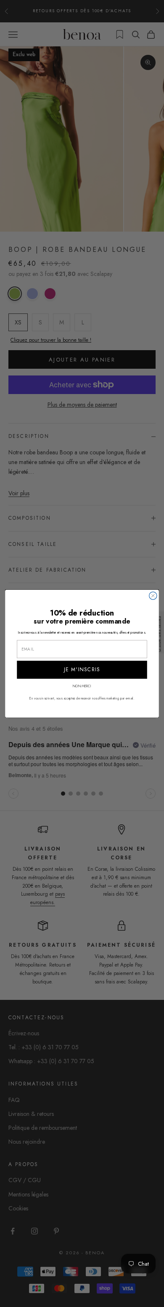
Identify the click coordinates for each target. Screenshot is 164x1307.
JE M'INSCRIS (82, 669)
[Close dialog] (153, 595)
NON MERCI (82, 685)
